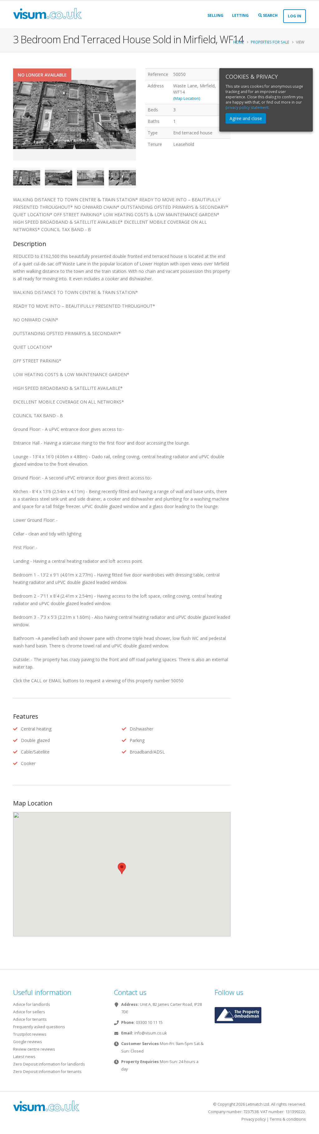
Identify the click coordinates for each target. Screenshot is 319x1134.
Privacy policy (253, 1119)
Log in (294, 16)
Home (238, 42)
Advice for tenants (30, 1019)
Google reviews (27, 1041)
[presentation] (13, 124)
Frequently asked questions (39, 1026)
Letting (240, 15)
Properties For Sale (270, 42)
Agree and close (246, 118)
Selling (215, 15)
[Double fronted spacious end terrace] (74, 114)
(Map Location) (186, 98)
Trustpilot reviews (29, 1034)
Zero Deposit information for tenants (47, 1071)
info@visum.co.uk (150, 1033)
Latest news (24, 1056)
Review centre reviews (34, 1049)
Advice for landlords (31, 1004)
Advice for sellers (29, 1012)
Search (270, 15)
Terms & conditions (288, 1119)
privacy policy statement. (247, 107)
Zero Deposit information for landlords (49, 1064)
